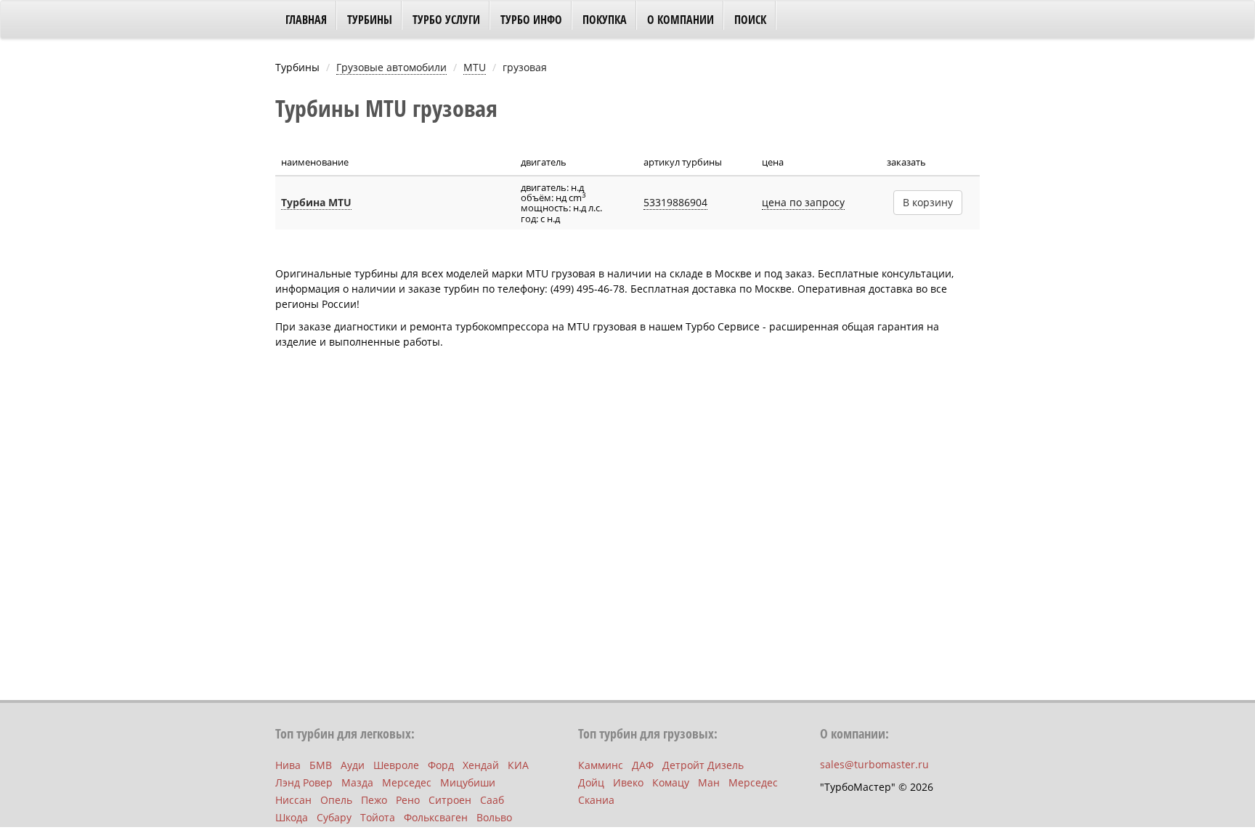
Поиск (750, 20)
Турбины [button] (369, 20)
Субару (334, 817)
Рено (408, 800)
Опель (336, 800)
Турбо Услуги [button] (446, 20)
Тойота (377, 817)
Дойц (591, 782)
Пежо (374, 800)
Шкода (291, 817)
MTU (474, 67)
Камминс (600, 765)
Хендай (481, 765)
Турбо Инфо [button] (531, 20)
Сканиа (596, 800)
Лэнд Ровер (304, 782)
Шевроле (396, 765)
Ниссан (293, 800)
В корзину (928, 202)
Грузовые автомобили (391, 67)
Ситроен (450, 800)
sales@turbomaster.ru (874, 764)
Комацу (670, 782)
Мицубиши (467, 782)
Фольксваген (436, 817)
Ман (709, 782)
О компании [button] (680, 20)
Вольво (494, 817)
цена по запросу (803, 202)
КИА (518, 765)
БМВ (320, 765)
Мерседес (406, 782)
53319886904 (675, 202)
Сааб (492, 800)
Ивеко (628, 782)
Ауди (353, 765)
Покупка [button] (604, 20)
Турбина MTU (316, 202)
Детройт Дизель (703, 765)
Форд (441, 765)
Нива (288, 765)
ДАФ (643, 765)
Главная (306, 20)
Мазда (357, 782)
